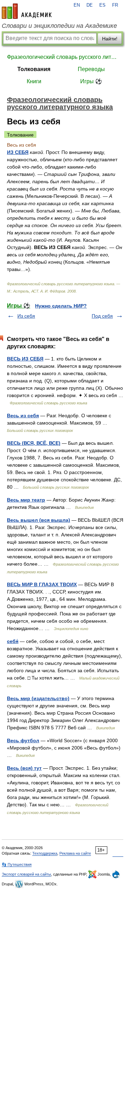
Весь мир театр (26, 500)
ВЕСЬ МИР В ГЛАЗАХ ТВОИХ (42, 584)
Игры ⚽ (91, 81)
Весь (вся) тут (24, 768)
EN (77, 5)
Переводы (91, 69)
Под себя (102, 316)
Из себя (26, 316)
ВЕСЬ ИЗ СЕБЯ (25, 359)
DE (89, 5)
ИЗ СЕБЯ (17, 152)
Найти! (109, 38)
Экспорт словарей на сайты (26, 874)
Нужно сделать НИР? (61, 306)
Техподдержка (44, 853)
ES (102, 5)
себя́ (12, 641)
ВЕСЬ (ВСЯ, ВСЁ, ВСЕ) (33, 443)
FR (115, 5)
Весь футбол (23, 740)
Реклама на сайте (75, 853)
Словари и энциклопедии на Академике (59, 25)
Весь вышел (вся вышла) (38, 520)
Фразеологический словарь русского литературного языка (62, 57)
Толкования (33, 69)
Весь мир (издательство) (38, 698)
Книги (34, 81)
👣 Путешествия (17, 864)
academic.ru (27, 11)
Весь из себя (23, 415)
